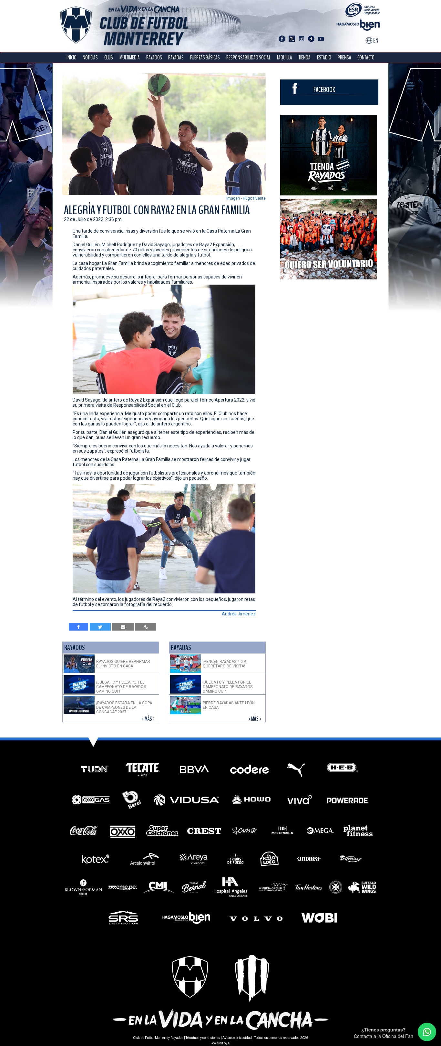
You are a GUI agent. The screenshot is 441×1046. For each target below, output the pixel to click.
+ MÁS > (149, 719)
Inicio (72, 57)
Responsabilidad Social (248, 57)
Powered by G (220, 1043)
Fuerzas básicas (205, 57)
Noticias (90, 57)
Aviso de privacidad (237, 1038)
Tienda (305, 57)
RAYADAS (176, 57)
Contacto (365, 57)
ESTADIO (324, 57)
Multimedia (129, 57)
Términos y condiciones (203, 1038)
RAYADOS (154, 57)
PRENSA (344, 57)
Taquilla (284, 57)
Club (108, 57)
